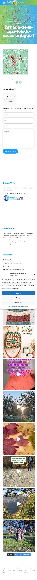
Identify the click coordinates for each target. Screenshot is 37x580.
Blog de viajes (3, 570)
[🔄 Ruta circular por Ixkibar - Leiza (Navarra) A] (19, 471)
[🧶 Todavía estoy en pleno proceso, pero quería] (19, 309)
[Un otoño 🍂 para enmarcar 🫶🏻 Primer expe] (19, 439)
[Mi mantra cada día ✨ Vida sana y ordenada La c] (19, 536)
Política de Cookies (25, 570)
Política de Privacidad (23, 306)
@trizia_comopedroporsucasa (16, 269)
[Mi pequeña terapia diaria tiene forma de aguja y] (19, 374)
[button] (34, 274)
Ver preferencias (18, 302)
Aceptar (18, 293)
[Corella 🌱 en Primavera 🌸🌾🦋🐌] (19, 406)
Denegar (18, 298)
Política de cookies (13, 306)
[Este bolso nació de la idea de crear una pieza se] (19, 342)
